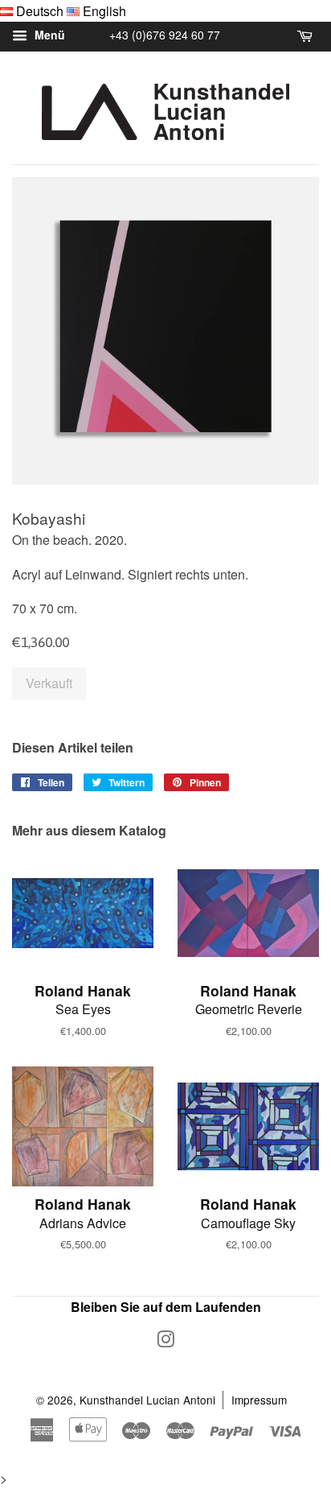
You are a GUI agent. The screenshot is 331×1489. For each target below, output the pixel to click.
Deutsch (39, 11)
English (104, 11)
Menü (48, 35)
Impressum (259, 1400)
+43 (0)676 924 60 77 (164, 35)
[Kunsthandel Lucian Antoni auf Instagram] (165, 1342)
